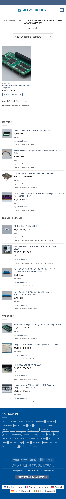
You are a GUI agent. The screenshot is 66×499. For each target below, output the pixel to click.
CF (57, 425)
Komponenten (20, 438)
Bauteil (16, 425)
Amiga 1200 (50, 421)
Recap (27, 443)
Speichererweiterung (10, 447)
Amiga (21, 421)
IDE (55, 434)
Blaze (24, 425)
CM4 (12, 430)
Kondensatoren (33, 438)
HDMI (49, 434)
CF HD (5, 430)
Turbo (28, 447)
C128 (42, 425)
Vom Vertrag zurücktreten (32, 477)
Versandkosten (21, 101)
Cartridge (50, 425)
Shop (21, 20)
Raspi (21, 443)
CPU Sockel (45, 430)
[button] (3, 10)
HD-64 (42, 434)
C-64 (30, 425)
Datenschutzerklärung (23, 467)
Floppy (5, 434)
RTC (56, 443)
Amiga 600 (40, 421)
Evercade (55, 430)
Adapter (13, 421)
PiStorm (51, 438)
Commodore (21, 430)
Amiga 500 (29, 421)
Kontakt (32, 465)
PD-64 (43, 438)
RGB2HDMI (36, 443)
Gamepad (27, 434)
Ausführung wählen (12, 94)
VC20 (35, 447)
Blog (25, 465)
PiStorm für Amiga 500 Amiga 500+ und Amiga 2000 (16, 86)
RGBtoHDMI (47, 443)
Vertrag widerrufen (45, 467)
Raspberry (12, 443)
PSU (58, 438)
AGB (39, 465)
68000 (5, 421)
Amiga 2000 (7, 425)
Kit (11, 438)
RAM (5, 443)
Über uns (17, 465)
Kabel (5, 438)
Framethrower (16, 434)
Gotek (35, 434)
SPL (21, 447)
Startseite (9, 20)
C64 (35, 425)
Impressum (47, 465)
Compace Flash (33, 430)
